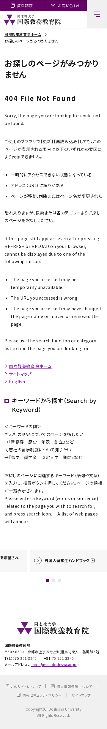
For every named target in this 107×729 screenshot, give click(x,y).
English (17, 382)
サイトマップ (20, 374)
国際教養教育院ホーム (22, 34)
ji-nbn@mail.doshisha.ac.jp (52, 664)
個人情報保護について (74, 686)
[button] (47, 580)
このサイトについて (26, 686)
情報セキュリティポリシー (42, 695)
